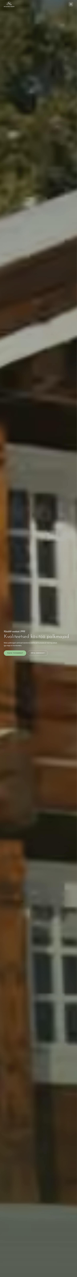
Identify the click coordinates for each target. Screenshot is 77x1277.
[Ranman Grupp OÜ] (9, 4)
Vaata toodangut (15, 653)
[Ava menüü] (71, 4)
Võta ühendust (38, 653)
